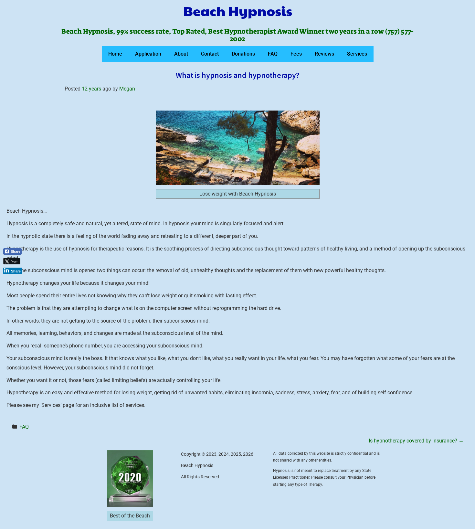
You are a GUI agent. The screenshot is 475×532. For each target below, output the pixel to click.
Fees (296, 54)
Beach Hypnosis (237, 10)
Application (148, 54)
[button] (15, 281)
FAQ (273, 54)
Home (115, 54)
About (181, 54)
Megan (127, 89)
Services (357, 54)
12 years (91, 89)
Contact (210, 54)
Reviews (324, 54)
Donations (243, 54)
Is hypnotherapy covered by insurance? (416, 441)
